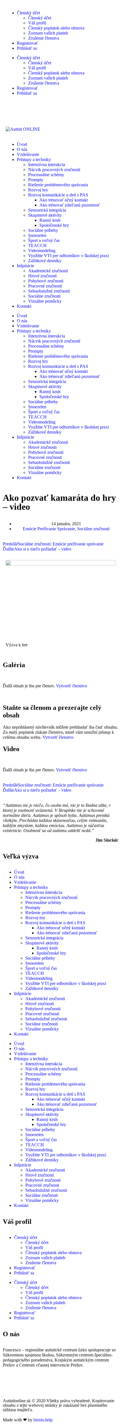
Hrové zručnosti (42, 275)
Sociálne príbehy (43, 230)
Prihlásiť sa (27, 48)
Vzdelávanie (28, 154)
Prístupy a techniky (34, 159)
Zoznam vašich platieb (48, 33)
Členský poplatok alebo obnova (56, 28)
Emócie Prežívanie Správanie (49, 528)
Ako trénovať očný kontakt (63, 200)
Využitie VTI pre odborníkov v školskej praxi (68, 255)
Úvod (22, 144)
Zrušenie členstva (43, 38)
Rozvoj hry (38, 189)
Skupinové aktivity (45, 215)
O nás (22, 149)
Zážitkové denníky (44, 260)
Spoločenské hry (54, 225)
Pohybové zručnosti (45, 280)
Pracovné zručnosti (45, 286)
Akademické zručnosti (48, 270)
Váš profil (37, 23)
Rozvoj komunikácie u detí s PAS (58, 194)
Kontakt (24, 306)
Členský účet (28, 12)
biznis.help (43, 1419)
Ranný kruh (49, 220)
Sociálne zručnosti (44, 296)
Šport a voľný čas (44, 240)
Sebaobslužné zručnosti (49, 291)
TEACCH (37, 245)
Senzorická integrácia (47, 210)
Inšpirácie (25, 265)
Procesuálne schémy (46, 174)
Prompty (35, 179)
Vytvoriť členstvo (71, 685)
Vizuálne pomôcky (45, 301)
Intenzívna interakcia (46, 164)
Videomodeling (41, 250)
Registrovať (27, 43)
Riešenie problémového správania (58, 184)
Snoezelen (37, 235)
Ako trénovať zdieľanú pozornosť (69, 205)
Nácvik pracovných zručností (54, 169)
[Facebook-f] (10, 1385)
